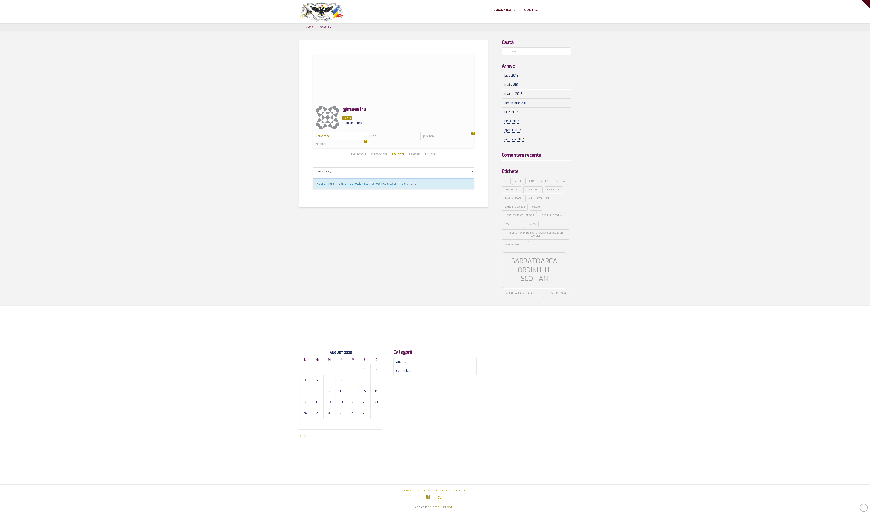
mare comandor (538, 198)
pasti (508, 224)
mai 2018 (511, 85)
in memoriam (513, 198)
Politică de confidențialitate (441, 490)
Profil (373, 136)
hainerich (553, 189)
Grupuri (430, 154)
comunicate (404, 371)
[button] (865, 4)
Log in (347, 118)
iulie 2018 (511, 75)
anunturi (402, 362)
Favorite (398, 154)
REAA (532, 224)
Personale (358, 154)
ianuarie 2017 (514, 139)
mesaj (536, 206)
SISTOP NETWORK (442, 507)
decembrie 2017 (516, 103)
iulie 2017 (511, 112)
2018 (518, 181)
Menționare (379, 154)
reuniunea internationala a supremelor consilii (535, 234)
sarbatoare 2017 (515, 244)
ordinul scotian (552, 215)
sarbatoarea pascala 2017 (522, 293)
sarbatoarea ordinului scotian (534, 270)
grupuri (340, 143)
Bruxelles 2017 (538, 181)
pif (520, 224)
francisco (533, 189)
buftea (560, 181)
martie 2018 (513, 94)
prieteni (448, 135)
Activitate (322, 136)
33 (506, 181)
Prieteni (415, 154)
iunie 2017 (511, 121)
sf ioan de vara (556, 293)
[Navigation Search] (564, 10)
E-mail (409, 490)
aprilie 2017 (512, 130)
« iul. (302, 436)
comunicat (512, 189)
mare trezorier (515, 206)
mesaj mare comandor (519, 215)
